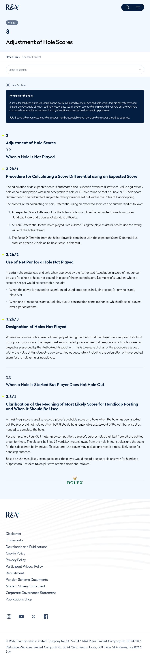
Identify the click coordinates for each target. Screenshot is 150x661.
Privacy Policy (16, 560)
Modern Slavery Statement (25, 586)
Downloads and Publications (26, 547)
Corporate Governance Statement (31, 593)
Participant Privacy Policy (24, 566)
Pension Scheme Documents (27, 579)
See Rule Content (31, 56)
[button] (127, 7)
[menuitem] (12, 7)
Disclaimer (13, 534)
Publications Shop (19, 599)
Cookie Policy (15, 553)
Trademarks (14, 540)
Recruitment (15, 573)
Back (13, 22)
